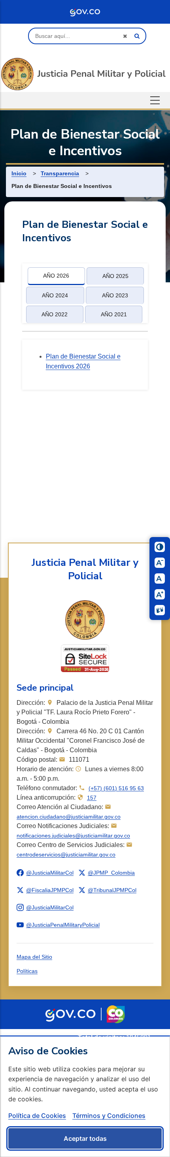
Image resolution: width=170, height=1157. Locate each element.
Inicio (18, 173)
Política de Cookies (37, 1115)
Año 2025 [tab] (115, 276)
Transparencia (60, 173)
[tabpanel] (85, 365)
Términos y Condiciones (108, 1115)
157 (91, 797)
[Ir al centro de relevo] (160, 610)
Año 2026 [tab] (56, 275)
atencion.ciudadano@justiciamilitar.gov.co (69, 816)
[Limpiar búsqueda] (124, 35)
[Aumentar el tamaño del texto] (160, 594)
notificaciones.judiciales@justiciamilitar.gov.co (73, 835)
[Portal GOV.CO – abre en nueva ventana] (70, 1014)
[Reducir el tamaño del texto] (160, 563)
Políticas (27, 971)
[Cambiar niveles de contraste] (160, 547)
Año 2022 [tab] (55, 314)
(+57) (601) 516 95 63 (116, 788)
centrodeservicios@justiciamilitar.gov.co (66, 854)
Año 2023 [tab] (115, 295)
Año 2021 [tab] (114, 314)
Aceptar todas (85, 1138)
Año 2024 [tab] (55, 295)
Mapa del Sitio (34, 957)
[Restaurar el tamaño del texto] (160, 578)
